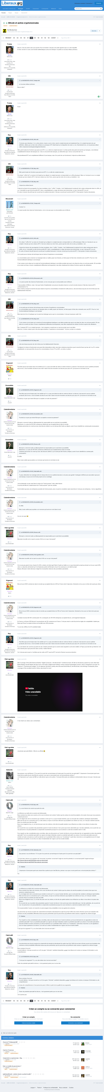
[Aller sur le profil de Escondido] (9, 391)
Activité (28, 8)
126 (24, 37)
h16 (9, 76)
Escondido (9, 385)
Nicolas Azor (13, 30)
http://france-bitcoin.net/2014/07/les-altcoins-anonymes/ (32, 862)
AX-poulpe (88, 1051)
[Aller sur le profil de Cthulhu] (82, 1043)
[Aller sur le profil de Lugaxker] (82, 1059)
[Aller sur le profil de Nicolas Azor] (4, 31)
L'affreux (87, 1067)
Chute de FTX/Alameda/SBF (10, 1042)
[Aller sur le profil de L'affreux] (82, 1067)
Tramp (9, 44)
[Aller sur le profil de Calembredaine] (9, 415)
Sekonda (9, 770)
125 (21, 37)
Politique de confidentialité (50, 1087)
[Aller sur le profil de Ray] (9, 140)
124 (17, 37)
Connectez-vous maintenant (75, 1023)
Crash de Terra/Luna (8, 1050)
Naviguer (20, 8)
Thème (39, 1087)
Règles (10, 12)
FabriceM (9, 800)
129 (35, 37)
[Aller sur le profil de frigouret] (9, 368)
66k (10, 216)
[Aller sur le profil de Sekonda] (9, 775)
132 (45, 37)
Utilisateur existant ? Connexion (83, 3)
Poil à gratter (9, 528)
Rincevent (9, 199)
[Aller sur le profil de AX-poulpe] (82, 1051)
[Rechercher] (101, 8)
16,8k (10, 428)
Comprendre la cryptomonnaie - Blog (12, 1058)
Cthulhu (87, 1043)
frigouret (9, 363)
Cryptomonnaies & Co (26, 31)
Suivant (53, 37)
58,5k (10, 59)
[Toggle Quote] (20, 80)
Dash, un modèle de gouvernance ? (12, 1066)
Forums (3, 12)
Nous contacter (63, 1087)
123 (14, 37)
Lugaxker (7, 1043)
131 (41, 37)
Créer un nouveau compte (28, 1023)
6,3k (10, 542)
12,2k (10, 785)
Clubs (60, 8)
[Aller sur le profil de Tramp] (9, 49)
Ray (9, 135)
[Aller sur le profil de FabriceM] (9, 805)
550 (10, 378)
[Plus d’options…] (99, 44)
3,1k (10, 401)
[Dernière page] (58, 38)
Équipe (16, 12)
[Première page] (3, 38)
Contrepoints (45, 8)
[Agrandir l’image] (27, 516)
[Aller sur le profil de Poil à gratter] (9, 533)
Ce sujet (95, 8)
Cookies (71, 1087)
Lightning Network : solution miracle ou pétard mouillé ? (17, 1074)
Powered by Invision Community (52, 1089)
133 (48, 37)
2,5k (10, 149)
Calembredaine (9, 409)
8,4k (10, 815)
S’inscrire (98, 3)
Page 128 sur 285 (65, 37)
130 (38, 37)
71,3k (10, 90)
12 (33, 1058)
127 (28, 37)
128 (31, 37)
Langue (33, 1087)
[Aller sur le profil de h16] (9, 81)
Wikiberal (53, 8)
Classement (24, 12)
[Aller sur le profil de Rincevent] (9, 204)
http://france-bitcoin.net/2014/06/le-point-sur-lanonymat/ (32, 860)
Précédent (8, 37)
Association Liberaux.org (9, 8)
